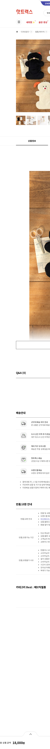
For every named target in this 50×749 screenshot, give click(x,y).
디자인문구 (25, 31)
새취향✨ (30, 22)
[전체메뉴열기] (19, 22)
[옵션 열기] (30, 734)
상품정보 (32, 140)
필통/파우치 (39, 31)
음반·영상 (43, 22)
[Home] (17, 32)
